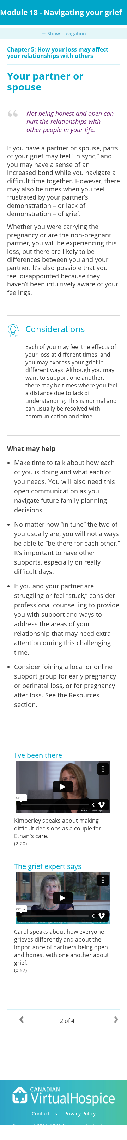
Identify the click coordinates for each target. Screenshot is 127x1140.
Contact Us (44, 1113)
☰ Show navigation (63, 33)
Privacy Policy (80, 1113)
